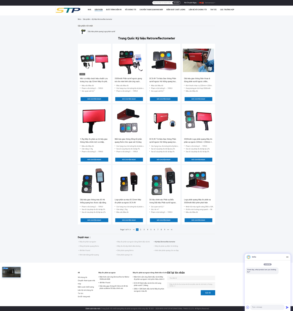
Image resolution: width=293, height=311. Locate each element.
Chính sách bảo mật (92, 309)
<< (134, 230)
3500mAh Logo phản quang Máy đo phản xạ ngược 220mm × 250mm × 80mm (198, 141)
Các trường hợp (227, 10)
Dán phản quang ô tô (124, 255)
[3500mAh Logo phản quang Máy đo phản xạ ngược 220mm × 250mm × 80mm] (198, 120)
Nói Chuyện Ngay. (190, 3)
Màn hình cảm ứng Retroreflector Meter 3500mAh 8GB (114, 278)
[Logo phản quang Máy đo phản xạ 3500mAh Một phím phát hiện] (198, 181)
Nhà (89, 10)
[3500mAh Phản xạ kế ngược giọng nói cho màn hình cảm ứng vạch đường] (129, 60)
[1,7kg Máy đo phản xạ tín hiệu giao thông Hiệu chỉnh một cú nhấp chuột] (94, 120)
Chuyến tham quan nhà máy (151, 10)
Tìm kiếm (176, 3)
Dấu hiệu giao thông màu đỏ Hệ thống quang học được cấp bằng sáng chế (93, 201)
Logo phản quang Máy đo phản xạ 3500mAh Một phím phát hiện (197, 201)
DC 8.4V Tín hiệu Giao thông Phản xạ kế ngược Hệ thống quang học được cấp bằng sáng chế (162, 80)
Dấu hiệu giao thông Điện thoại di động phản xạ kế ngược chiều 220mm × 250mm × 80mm (197, 80)
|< (130, 230)
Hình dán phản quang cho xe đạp (167, 250)
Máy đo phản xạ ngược (88, 242)
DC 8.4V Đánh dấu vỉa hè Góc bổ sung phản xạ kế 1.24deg (147, 284)
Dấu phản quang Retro (125, 250)
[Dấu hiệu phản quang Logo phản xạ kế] (83, 31)
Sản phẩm (99, 10)
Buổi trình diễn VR (114, 10)
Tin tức (213, 10)
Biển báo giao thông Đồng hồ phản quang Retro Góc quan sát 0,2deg (128, 140)
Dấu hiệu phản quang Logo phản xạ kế (101, 31)
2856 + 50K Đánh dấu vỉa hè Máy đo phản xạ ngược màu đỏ (149, 290)
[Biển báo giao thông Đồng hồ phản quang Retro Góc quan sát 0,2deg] (129, 120)
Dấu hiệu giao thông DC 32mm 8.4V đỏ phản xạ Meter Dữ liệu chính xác (114, 287)
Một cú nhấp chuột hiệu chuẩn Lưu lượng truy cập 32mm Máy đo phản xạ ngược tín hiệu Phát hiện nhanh (94, 80)
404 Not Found (85, 250)
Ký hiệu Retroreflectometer (165, 242)
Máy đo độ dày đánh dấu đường (128, 246)
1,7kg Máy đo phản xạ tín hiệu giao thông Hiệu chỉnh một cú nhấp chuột (93, 141)
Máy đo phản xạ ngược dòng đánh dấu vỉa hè (133, 242)
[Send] (287, 307)
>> (168, 230)
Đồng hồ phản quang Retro (89, 246)
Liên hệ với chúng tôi (198, 10)
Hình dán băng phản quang (89, 255)
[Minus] (287, 257)
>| (171, 230)
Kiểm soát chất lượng (175, 10)
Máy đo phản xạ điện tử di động (166, 246)
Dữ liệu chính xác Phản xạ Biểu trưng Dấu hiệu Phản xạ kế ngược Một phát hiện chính (162, 201)
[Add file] (247, 307)
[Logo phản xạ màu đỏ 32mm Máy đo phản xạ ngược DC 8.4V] (129, 181)
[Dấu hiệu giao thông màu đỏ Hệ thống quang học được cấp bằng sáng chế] (94, 181)
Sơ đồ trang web (84, 296)
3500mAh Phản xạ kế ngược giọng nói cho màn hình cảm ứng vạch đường (128, 80)
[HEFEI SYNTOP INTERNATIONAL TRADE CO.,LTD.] (68, 10)
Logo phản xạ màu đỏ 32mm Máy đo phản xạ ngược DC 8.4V (128, 201)
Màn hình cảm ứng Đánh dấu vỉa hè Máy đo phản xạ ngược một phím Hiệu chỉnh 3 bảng (149, 278)
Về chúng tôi (130, 10)
